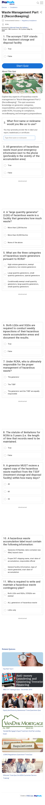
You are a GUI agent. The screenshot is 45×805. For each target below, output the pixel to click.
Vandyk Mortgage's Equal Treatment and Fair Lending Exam (21, 732)
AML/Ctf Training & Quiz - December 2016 (17, 689)
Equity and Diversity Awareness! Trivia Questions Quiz (22, 710)
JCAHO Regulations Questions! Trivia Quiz (17, 754)
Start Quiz (22, 65)
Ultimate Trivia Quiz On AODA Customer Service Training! (19, 776)
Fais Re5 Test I (8, 669)
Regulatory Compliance (29, 20)
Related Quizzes (8, 649)
